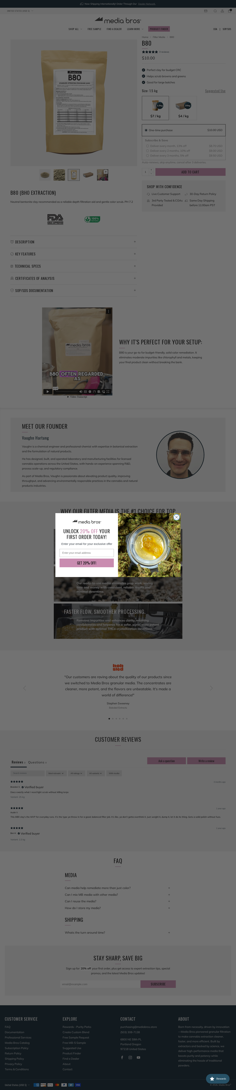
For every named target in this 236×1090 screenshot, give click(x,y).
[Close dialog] (176, 517)
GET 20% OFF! (86, 563)
